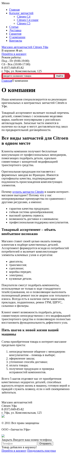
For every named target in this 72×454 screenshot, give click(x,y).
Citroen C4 (23, 16)
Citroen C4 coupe (27, 20)
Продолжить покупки (41, 450)
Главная (14, 9)
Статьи (13, 26)
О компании (17, 37)
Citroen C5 (23, 23)
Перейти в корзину (14, 54)
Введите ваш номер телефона (32, 439)
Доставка (15, 30)
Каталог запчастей (21, 13)
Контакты (15, 40)
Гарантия (15, 33)
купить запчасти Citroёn (28, 191)
